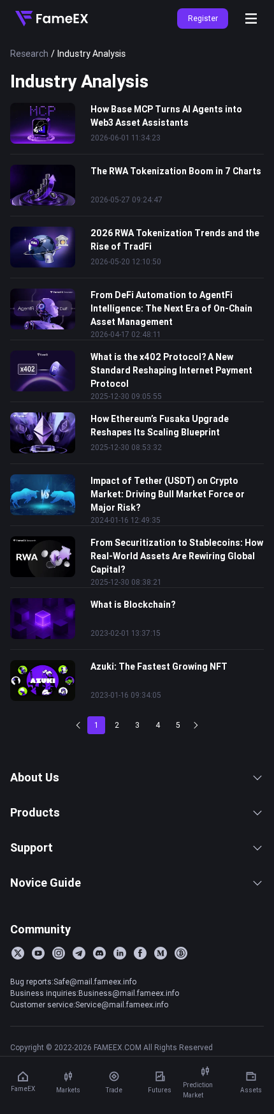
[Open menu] (251, 18)
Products (35, 812)
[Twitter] (17, 953)
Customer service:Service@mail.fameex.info (89, 1004)
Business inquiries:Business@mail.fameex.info (94, 993)
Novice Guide (45, 882)
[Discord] (99, 953)
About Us (34, 777)
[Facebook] (140, 953)
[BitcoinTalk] (181, 953)
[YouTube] (38, 953)
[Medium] (160, 953)
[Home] (51, 18)
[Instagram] (58, 953)
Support (31, 847)
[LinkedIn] (119, 953)
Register (203, 18)
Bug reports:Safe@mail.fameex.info (73, 981)
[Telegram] (79, 953)
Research (29, 53)
